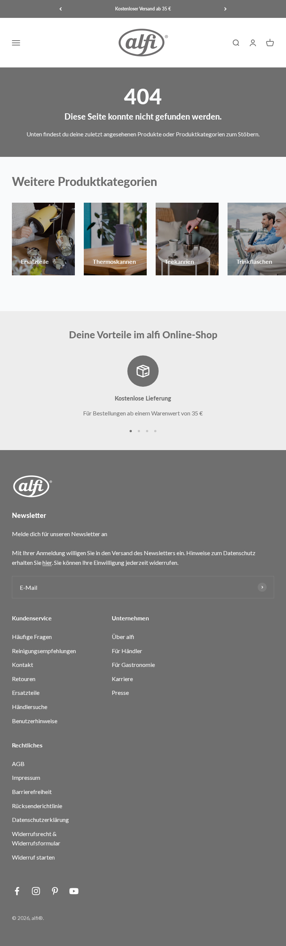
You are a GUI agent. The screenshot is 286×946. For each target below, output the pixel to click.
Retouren (23, 678)
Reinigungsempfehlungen (44, 650)
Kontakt (22, 664)
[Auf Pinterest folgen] (55, 891)
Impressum (26, 777)
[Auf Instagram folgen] (36, 891)
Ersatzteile (25, 692)
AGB (18, 763)
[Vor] (225, 9)
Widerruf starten (33, 857)
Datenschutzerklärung (40, 819)
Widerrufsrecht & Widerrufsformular (36, 838)
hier (47, 562)
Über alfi (123, 636)
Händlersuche (29, 706)
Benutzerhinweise (34, 720)
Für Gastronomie (133, 664)
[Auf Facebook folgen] (17, 891)
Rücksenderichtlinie (37, 805)
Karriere (122, 678)
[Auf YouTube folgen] (74, 891)
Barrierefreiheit (32, 791)
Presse (120, 692)
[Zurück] (60, 9)
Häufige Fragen (32, 636)
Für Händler (127, 650)
